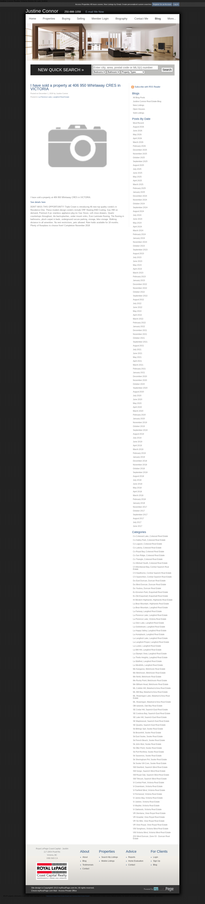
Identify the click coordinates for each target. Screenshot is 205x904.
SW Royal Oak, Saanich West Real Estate (151, 775)
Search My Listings (109, 857)
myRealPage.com (159, 889)
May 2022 (137, 311)
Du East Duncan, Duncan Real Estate (149, 581)
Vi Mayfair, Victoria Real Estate (146, 805)
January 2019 (139, 457)
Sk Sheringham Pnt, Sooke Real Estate (150, 759)
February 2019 (139, 453)
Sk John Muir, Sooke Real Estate (147, 744)
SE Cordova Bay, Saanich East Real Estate (151, 713)
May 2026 (137, 134)
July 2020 (137, 395)
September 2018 (140, 472)
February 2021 (139, 369)
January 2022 (139, 326)
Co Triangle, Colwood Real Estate (148, 559)
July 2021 (137, 349)
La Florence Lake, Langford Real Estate (150, 615)
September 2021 (140, 342)
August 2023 (138, 253)
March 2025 (138, 184)
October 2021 (139, 338)
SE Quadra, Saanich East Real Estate (149, 725)
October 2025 (139, 157)
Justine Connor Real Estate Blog (147, 101)
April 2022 (137, 315)
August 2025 (138, 165)
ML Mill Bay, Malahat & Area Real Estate (150, 692)
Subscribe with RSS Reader (147, 87)
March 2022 (138, 319)
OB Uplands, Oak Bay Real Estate (147, 706)
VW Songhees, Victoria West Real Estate (150, 829)
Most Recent (138, 123)
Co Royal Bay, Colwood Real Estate (148, 551)
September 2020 (140, 388)
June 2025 (137, 173)
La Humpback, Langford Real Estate (148, 634)
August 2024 (138, 211)
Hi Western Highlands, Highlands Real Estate (152, 600)
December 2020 (140, 376)
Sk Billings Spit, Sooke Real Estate (148, 729)
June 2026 (137, 131)
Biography (121, 18)
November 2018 (140, 465)
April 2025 (137, 180)
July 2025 (137, 169)
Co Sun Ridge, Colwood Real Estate (149, 555)
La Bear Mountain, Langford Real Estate (150, 607)
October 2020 (139, 384)
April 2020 (137, 407)
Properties (49, 18)
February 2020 (139, 415)
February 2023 (139, 276)
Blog (158, 18)
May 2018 (137, 488)
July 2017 (137, 522)
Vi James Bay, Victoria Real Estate (148, 798)
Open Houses (139, 109)
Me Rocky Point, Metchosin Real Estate (150, 680)
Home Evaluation (135, 861)
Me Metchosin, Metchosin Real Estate (149, 673)
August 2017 (138, 518)
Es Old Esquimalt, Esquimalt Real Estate (150, 596)
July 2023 (137, 257)
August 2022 (138, 300)
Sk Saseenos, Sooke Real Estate (147, 756)
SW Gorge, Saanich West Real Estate (149, 771)
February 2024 (139, 234)
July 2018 (137, 480)
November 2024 (140, 200)
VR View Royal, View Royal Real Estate (150, 825)
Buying (66, 18)
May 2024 (137, 223)
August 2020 (138, 392)
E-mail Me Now (95, 11)
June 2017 (137, 526)
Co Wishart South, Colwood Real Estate (150, 563)
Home (32, 18)
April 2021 (137, 361)
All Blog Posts (139, 97)
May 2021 (137, 357)
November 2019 (140, 422)
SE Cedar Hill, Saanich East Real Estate (150, 710)
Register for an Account (162, 4)
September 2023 (140, 250)
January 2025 (139, 192)
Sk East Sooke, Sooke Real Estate (148, 736)
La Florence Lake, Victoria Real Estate (149, 619)
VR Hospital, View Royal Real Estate (149, 817)
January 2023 (139, 280)
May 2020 (137, 403)
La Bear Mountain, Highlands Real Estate (151, 604)
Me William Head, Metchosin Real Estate (150, 684)
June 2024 (137, 219)
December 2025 (140, 150)
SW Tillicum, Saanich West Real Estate (150, 779)
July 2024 (137, 215)
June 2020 (137, 399)
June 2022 (137, 307)
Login (155, 857)
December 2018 (140, 461)
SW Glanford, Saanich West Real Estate (150, 767)
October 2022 (139, 292)
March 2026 (138, 142)
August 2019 (138, 434)
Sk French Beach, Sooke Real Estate (149, 740)
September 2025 (140, 161)
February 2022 (139, 323)
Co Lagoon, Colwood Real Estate (147, 544)
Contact (85, 869)
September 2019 (140, 430)
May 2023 (137, 265)
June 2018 (137, 484)
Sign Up (156, 861)
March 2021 (138, 365)
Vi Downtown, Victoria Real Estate (148, 786)
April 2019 (137, 445)
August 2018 (138, 476)
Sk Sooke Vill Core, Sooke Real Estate (149, 763)
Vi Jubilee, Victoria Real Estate (146, 802)
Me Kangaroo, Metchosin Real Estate (149, 669)
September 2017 (140, 515)
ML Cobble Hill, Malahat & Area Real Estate (152, 688)
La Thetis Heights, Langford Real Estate (150, 657)
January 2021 (139, 372)
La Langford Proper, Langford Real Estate (151, 642)
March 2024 (138, 230)
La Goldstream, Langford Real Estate (149, 627)
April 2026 (137, 138)
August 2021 (138, 346)
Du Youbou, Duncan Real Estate (147, 588)
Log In (176, 4)
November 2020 (140, 380)
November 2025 (140, 154)
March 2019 (138, 449)
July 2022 (137, 303)
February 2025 (139, 188)
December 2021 (140, 330)
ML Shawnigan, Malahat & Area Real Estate (152, 702)
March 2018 (138, 495)
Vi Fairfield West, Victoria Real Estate (149, 790)
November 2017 (140, 507)
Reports (131, 857)
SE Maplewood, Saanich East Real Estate (151, 721)
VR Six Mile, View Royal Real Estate (148, 821)
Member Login (100, 18)
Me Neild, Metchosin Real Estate (147, 677)
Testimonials (87, 865)
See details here (37, 202)
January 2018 (139, 503)
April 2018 (137, 491)
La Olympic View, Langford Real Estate (150, 654)
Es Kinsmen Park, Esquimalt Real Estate (150, 592)
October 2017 (139, 511)
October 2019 (139, 426)
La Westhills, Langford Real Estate (148, 665)
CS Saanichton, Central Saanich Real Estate (152, 577)
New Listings (138, 105)
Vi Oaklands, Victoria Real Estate (147, 809)
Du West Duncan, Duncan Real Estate (149, 584)
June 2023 (137, 261)
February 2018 (139, 499)
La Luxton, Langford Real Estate (147, 646)
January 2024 (139, 238)
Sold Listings (138, 113)
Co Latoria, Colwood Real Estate (147, 548)
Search (167, 69)
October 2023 (139, 246)
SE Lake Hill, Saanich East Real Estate (150, 717)
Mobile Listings (108, 861)
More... (172, 18)
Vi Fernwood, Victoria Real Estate (147, 794)
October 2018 (139, 468)
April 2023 (137, 269)
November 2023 (140, 242)
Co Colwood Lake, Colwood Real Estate (150, 536)
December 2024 (140, 196)
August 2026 (138, 127)
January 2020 (139, 419)
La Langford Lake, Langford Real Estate (150, 638)
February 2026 (139, 146)
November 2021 (140, 334)
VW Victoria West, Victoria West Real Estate (152, 832)
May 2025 (137, 177)
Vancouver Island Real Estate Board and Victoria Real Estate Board (67, 896)
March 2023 (138, 273)
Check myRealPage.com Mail (44, 891)
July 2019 (137, 438)
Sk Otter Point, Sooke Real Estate (147, 748)
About (85, 857)
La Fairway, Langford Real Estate (147, 611)
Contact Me (141, 18)
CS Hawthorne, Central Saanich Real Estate (152, 573)
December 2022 (140, 284)
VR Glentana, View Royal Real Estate (149, 813)
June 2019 (137, 442)
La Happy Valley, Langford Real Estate (149, 630)
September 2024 (140, 207)
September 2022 (140, 296)
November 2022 (140, 288)
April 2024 (137, 227)
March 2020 (138, 411)
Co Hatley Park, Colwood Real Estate (149, 540)
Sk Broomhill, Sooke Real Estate (147, 733)
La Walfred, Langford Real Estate (147, 661)
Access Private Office (67, 891)
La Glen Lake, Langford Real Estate (148, 623)
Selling (81, 18)
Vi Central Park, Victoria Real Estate (148, 782)
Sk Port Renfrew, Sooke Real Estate (148, 752)
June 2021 (137, 353)
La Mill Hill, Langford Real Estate (147, 650)
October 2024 (139, 204)
